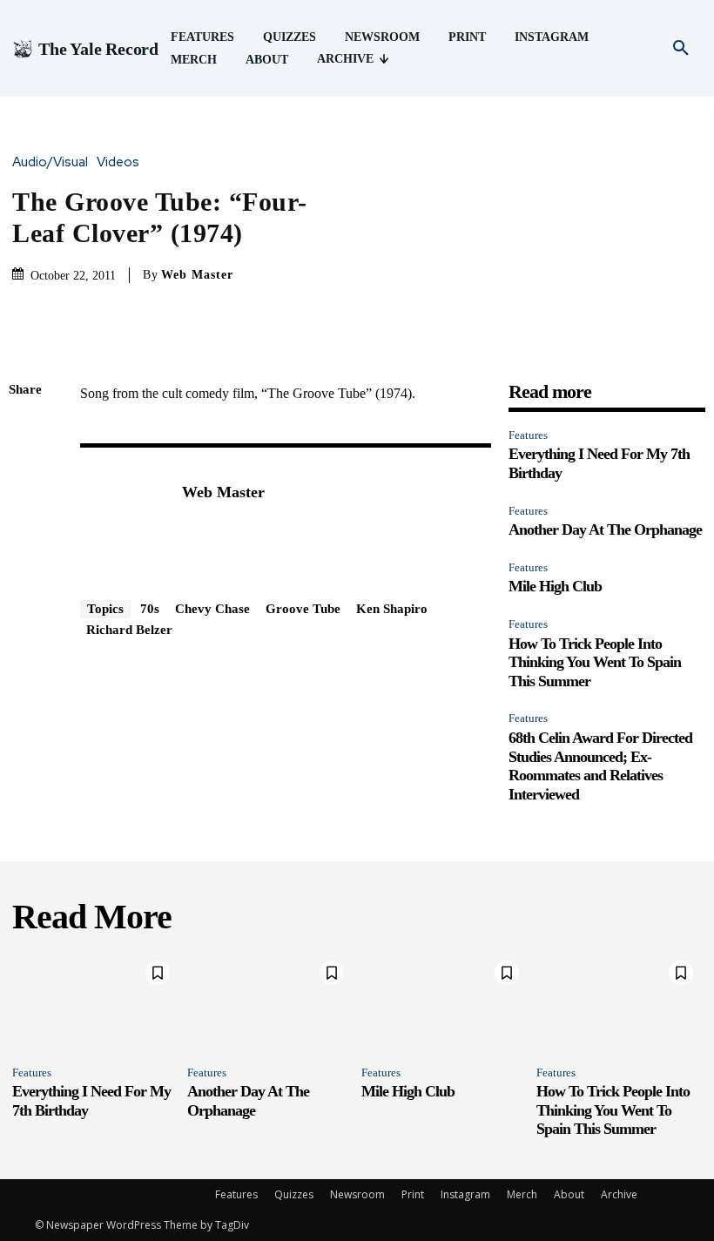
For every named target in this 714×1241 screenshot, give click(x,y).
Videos (118, 162)
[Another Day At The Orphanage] (270, 1001)
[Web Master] (122, 519)
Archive (619, 1194)
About (569, 1194)
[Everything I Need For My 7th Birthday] (95, 1001)
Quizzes (293, 1194)
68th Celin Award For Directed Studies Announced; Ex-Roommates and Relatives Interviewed (600, 766)
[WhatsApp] (26, 554)
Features (528, 435)
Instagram (465, 1194)
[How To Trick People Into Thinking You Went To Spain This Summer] (619, 1001)
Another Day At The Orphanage (605, 529)
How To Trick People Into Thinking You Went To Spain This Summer (595, 662)
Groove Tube (303, 609)
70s (149, 609)
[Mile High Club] (444, 1001)
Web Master (197, 274)
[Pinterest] (26, 513)
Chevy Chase (212, 609)
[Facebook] (26, 432)
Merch (522, 1194)
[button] (681, 49)
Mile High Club (555, 586)
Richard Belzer (129, 630)
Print (412, 1194)
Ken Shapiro (392, 609)
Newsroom (357, 1194)
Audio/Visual (50, 162)
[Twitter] (26, 472)
